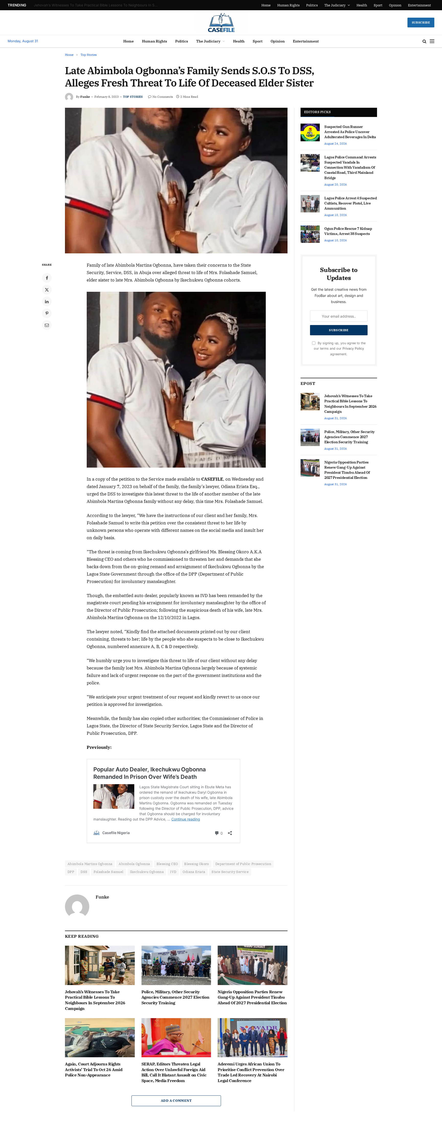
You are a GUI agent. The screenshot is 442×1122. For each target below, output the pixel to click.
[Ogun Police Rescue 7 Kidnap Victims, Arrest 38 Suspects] (310, 234)
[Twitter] (47, 290)
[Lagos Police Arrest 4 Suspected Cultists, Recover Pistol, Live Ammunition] (310, 203)
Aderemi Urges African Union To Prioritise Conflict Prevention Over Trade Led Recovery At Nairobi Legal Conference (251, 1072)
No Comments (162, 97)
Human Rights (288, 5)
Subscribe (421, 22)
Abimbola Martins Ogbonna (90, 864)
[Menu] (432, 41)
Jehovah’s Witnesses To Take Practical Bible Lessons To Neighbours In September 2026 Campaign (95, 1000)
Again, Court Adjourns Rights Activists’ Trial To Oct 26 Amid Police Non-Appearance (94, 1069)
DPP (71, 872)
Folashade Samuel (108, 872)
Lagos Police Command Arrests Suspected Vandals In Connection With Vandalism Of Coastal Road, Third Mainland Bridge (350, 167)
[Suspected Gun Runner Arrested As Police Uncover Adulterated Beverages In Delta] (310, 132)
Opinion (395, 5)
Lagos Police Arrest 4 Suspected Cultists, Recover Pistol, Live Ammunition (350, 203)
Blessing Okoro (196, 864)
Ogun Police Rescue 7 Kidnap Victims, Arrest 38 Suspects (348, 231)
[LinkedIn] (47, 301)
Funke (85, 97)
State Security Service (230, 872)
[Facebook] (47, 278)
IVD (173, 872)
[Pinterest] (47, 313)
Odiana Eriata (194, 872)
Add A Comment (176, 1100)
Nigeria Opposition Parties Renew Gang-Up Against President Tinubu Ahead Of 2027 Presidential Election (252, 997)
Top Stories (133, 97)
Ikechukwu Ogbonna (147, 872)
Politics (312, 5)
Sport (378, 5)
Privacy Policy (353, 348)
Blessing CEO (167, 864)
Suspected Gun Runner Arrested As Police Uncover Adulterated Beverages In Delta (350, 131)
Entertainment (419, 5)
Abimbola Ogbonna (134, 864)
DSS (84, 872)
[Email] (47, 325)
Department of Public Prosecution (243, 864)
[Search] (424, 41)
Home (266, 5)
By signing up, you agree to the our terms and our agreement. (340, 348)
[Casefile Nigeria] (221, 22)
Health (362, 5)
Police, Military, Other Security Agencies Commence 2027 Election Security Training (98, 5)
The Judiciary (335, 5)
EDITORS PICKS (317, 112)
